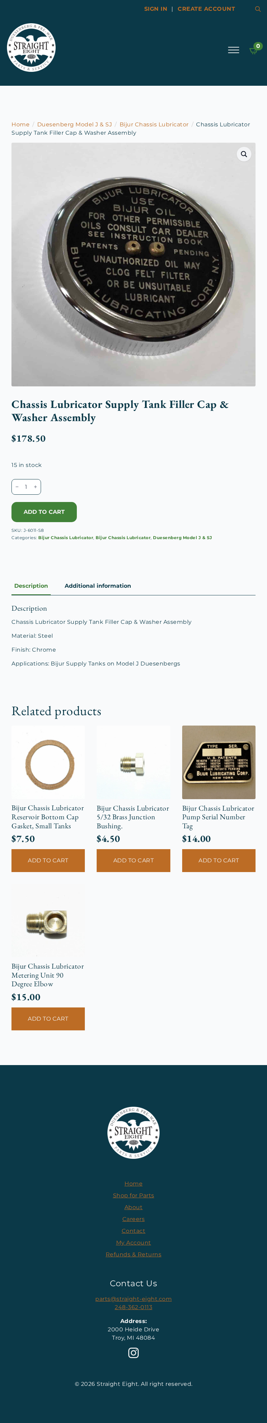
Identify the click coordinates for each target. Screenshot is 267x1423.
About (133, 1207)
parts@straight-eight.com (133, 1299)
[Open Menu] (233, 50)
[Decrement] (17, 487)
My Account (133, 1242)
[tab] (31, 586)
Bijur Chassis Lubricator (154, 124)
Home (20, 124)
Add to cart (44, 512)
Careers (133, 1219)
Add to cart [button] (48, 860)
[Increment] (35, 487)
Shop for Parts (133, 1195)
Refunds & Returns (134, 1254)
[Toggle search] (258, 9)
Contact (134, 1231)
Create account (206, 9)
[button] (244, 154)
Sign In (156, 9)
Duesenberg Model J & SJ (74, 124)
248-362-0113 (133, 1307)
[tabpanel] (133, 636)
